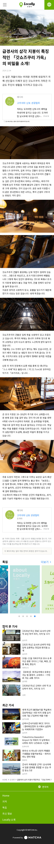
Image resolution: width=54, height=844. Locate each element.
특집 (4, 807)
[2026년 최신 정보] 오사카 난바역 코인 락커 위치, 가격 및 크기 (36, 632)
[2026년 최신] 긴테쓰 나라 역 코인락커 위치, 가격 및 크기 (36, 687)
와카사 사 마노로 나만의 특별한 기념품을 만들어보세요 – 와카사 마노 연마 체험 (36, 753)
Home (5, 795)
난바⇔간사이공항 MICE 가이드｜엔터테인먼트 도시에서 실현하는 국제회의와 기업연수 (36, 726)
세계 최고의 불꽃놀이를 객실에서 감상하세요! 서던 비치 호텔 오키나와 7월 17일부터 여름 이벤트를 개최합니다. (37, 714)
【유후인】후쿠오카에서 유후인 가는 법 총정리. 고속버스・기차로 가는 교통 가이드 (36, 674)
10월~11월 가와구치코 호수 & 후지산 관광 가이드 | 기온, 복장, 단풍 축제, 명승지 (37, 661)
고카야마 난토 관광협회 (28, 102)
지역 (4, 801)
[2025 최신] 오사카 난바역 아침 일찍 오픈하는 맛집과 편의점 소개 (36, 647)
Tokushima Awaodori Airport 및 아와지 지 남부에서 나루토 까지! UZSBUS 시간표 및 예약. (36, 741)
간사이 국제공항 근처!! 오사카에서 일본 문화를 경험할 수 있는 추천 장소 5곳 (36, 767)
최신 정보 (7, 813)
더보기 (45, 562)
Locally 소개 (8, 819)
